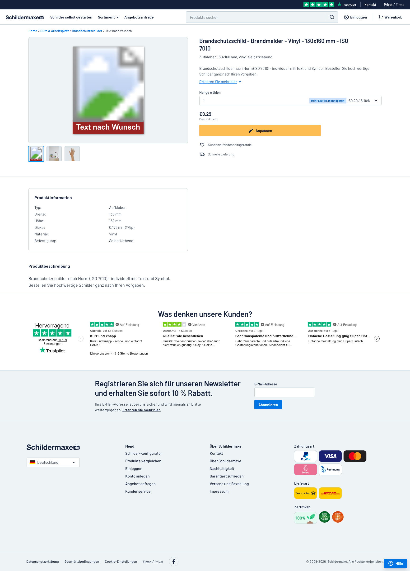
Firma (400, 5)
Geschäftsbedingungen (82, 561)
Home (32, 31)
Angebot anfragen (140, 483)
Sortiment (106, 17)
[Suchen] (332, 17)
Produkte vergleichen (143, 461)
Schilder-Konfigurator (143, 453)
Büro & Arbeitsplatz (54, 31)
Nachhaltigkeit (222, 468)
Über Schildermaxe (225, 461)
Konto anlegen (137, 476)
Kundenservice (138, 491)
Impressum (219, 491)
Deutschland (47, 462)
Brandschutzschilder (87, 31)
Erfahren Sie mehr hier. (141, 409)
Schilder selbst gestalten (71, 17)
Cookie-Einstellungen (121, 561)
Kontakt (216, 453)
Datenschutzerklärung (42, 561)
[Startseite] (71, 447)
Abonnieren (268, 404)
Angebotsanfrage (139, 17)
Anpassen (264, 130)
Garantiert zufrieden (227, 476)
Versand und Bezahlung (229, 483)
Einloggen (133, 468)
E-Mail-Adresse (265, 384)
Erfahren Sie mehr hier (218, 81)
